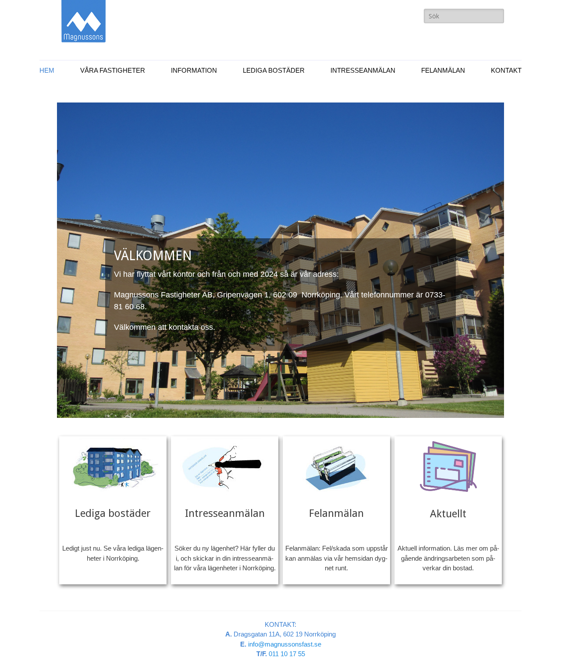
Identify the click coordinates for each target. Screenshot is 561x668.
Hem (46, 70)
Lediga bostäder (274, 70)
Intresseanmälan (362, 70)
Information (194, 70)
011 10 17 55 (287, 653)
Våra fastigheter (112, 70)
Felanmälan (443, 70)
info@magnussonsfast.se (284, 644)
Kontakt (506, 70)
